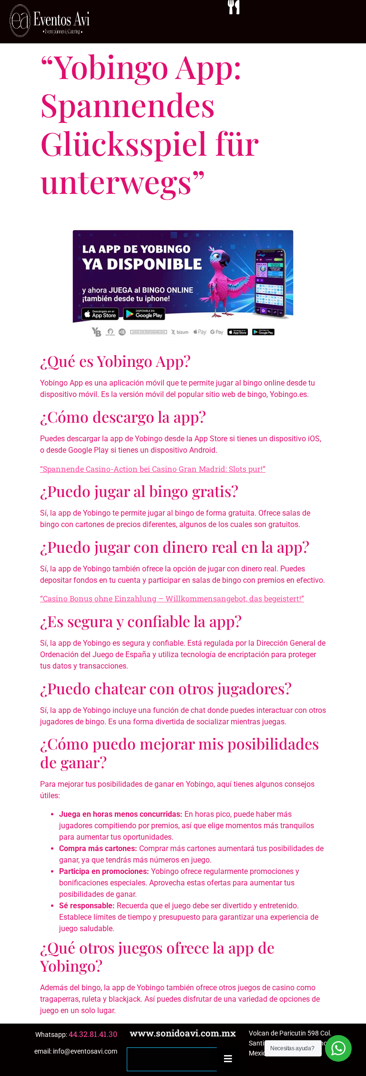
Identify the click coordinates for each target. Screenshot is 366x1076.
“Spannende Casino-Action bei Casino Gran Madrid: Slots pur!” (152, 469)
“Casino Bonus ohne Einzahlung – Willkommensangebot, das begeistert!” (172, 598)
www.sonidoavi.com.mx (183, 1033)
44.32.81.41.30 (93, 1034)
